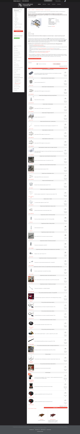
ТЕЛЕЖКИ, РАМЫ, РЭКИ (17, 69)
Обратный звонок (17, 38)
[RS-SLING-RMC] (31, 323)
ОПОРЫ (15, 62)
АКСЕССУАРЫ (16, 48)
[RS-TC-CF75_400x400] (31, 253)
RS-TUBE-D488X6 (31, 344)
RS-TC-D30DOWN (31, 172)
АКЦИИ (49, 4)
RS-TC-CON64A (31, 248)
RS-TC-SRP (31, 239)
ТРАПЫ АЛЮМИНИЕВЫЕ (17, 74)
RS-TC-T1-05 (31, 128)
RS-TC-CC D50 (31, 274)
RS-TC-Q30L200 (31, 94)
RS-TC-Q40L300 (31, 146)
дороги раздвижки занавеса (44, 52)
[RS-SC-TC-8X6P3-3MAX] (36, 23)
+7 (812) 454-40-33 (25, 1)
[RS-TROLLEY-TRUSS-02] (31, 358)
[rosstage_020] (31, 296)
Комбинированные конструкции (17, 81)
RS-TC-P (31, 230)
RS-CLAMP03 (31, 282)
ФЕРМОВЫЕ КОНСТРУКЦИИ (18, 77)
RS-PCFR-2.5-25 (31, 397)
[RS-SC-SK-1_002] (31, 333)
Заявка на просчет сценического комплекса (35, 58)
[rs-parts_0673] (31, 160)
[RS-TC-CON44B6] (31, 262)
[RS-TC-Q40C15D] (31, 210)
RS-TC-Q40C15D (31, 213)
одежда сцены (48, 51)
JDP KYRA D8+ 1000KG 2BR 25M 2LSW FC (31, 381)
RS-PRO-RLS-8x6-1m (53, 419)
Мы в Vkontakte (49, 429)
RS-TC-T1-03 (31, 85)
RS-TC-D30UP (31, 163)
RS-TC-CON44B (31, 265)
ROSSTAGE (53, 26)
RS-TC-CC (31, 222)
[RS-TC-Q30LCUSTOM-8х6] (31, 151)
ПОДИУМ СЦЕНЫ (16, 64)
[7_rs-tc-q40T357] (31, 202)
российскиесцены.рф (40, 431)
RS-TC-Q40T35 (31, 204)
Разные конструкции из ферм (18, 82)
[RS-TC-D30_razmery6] (31, 176)
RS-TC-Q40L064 (31, 154)
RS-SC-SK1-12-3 (31, 309)
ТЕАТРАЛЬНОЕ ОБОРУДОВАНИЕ (18, 67)
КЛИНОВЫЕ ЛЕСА (16, 55)
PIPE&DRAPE (15, 90)
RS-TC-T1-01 (31, 120)
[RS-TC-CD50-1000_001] (31, 288)
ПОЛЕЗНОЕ (53, 4)
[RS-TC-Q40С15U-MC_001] (31, 193)
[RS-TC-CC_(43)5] (31, 218)
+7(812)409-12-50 (37, 429)
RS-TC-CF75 (31, 256)
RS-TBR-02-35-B (31, 336)
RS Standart (39, 48)
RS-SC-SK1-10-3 (31, 318)
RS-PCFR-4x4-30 (31, 404)
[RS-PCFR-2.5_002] (31, 393)
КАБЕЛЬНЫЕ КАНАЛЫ (17, 52)
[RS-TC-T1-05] (31, 125)
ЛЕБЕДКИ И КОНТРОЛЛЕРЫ (17, 57)
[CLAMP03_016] (31, 279)
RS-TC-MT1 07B (31, 102)
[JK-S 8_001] (31, 386)
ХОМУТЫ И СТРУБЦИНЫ (17, 86)
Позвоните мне (48, 0)
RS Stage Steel (52, 48)
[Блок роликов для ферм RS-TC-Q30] (31, 73)
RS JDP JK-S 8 (31, 389)
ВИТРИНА (44, 4)
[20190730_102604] (31, 349)
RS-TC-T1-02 (31, 76)
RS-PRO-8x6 (41, 419)
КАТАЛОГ (39, 4)
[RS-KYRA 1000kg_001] (31, 376)
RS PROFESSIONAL (43, 48)
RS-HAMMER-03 (31, 371)
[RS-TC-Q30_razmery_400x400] (31, 90)
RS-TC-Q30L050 (31, 111)
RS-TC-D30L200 (31, 179)
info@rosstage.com (17, 1)
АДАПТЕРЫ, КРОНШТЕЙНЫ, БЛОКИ (17, 46)
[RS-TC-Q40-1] (31, 184)
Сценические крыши (17, 83)
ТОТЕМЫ (15, 72)
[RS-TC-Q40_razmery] (31, 134)
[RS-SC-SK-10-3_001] (31, 306)
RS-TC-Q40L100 (31, 137)
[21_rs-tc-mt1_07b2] (31, 99)
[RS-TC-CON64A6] (31, 244)
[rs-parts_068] (31, 168)
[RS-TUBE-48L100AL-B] (31, 340)
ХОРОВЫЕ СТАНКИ (16, 88)
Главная (29, 9)
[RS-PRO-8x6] (41, 415)
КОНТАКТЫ (59, 4)
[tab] (18, 11)
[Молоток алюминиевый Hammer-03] (31, 367)
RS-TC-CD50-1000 (31, 291)
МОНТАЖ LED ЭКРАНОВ (17, 60)
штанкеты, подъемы (37, 52)
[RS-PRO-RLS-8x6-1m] (53, 415)
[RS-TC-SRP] (31, 236)
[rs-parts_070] (31, 116)
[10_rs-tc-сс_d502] (31, 270)
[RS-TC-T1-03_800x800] (31, 82)
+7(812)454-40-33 (31, 429)
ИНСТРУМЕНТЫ (16, 50)
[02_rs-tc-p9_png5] (31, 227)
